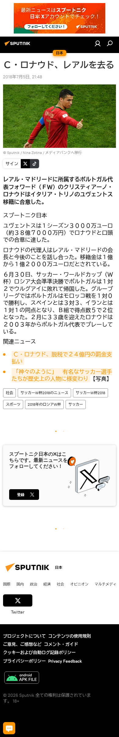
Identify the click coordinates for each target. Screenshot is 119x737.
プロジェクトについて (24, 636)
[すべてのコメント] (9, 728)
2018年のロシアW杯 (44, 404)
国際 (6, 584)
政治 (33, 584)
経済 (47, 584)
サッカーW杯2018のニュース (44, 392)
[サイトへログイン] (98, 43)
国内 (20, 584)
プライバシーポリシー (24, 661)
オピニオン (79, 584)
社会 (9, 392)
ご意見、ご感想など (22, 644)
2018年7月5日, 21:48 (22, 77)
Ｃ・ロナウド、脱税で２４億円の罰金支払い (62, 358)
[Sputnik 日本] (18, 45)
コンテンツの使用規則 (69, 636)
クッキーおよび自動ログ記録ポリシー (39, 652)
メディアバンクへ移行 (63, 152)
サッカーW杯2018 (90, 392)
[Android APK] (21, 678)
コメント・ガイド (61, 644)
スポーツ (13, 404)
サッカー (75, 404)
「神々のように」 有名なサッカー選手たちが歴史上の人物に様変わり (62, 375)
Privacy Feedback (65, 661)
